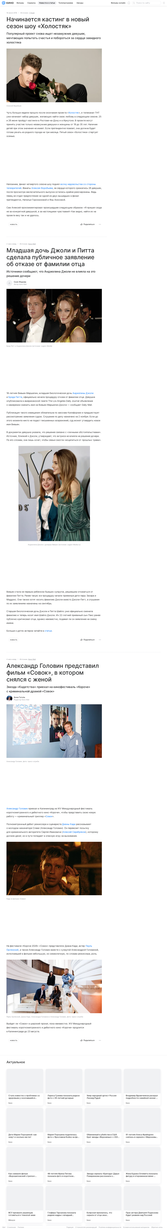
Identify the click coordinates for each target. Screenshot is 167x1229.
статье (48, 631)
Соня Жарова (20, 282)
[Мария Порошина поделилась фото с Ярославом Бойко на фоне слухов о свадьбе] (64, 1126)
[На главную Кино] (9, 3)
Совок (49, 816)
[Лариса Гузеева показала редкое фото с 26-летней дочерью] (64, 1087)
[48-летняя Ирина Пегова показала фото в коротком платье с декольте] (64, 1165)
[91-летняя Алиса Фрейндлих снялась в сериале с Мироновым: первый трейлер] (142, 1126)
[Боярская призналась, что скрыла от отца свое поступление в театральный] (103, 1204)
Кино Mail (32, 244)
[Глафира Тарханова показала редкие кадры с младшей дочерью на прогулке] (64, 1204)
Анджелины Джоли (83, 393)
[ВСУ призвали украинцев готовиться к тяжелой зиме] (24, 1204)
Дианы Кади (68, 824)
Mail (3, 1227)
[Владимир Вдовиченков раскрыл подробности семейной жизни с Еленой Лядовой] (142, 1087)
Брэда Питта (15, 397)
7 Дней (31, 13)
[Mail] (3, 3)
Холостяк (73, 112)
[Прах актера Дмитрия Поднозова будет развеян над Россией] (142, 1204)
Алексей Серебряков (74, 832)
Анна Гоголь (19, 697)
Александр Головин (17, 808)
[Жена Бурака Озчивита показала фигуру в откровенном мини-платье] (142, 1165)
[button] (54, 316)
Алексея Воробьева (42, 188)
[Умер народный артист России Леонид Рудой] (103, 1087)
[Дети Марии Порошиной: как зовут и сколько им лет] (24, 1126)
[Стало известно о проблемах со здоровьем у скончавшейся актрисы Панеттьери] (24, 1087)
